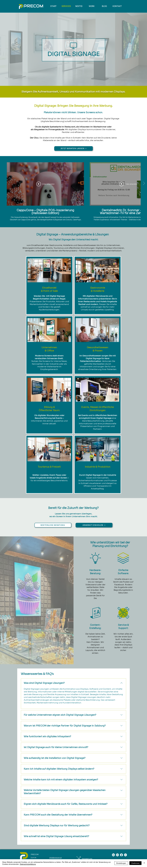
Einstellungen (121, 863)
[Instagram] (117, 854)
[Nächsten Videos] (144, 183)
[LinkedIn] (113, 854)
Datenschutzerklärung (28, 864)
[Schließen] (144, 863)
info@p (52, 858)
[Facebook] (121, 854)
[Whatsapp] (125, 854)
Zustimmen (135, 863)
